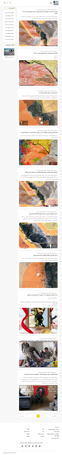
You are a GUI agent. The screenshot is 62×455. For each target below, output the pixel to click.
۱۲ (44, 416)
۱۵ (35, 416)
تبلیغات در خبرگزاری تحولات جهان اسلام (53, 434)
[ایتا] (36, 446)
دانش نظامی (26, 431)
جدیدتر (22, 416)
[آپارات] (22, 446)
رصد (43, 431)
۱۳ (41, 416)
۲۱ (26, 416)
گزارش (28, 436)
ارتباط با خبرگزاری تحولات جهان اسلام (53, 430)
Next (10, 50)
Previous (12, 50)
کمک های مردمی (55, 438)
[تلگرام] (39, 446)
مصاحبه (42, 436)
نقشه (28, 429)
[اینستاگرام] (25, 446)
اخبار (43, 429)
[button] (50, 3)
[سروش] (32, 446)
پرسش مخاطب (41, 434)
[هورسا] (29, 446)
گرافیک (27, 434)
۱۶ (32, 416)
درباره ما (56, 427)
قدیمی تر (54, 416)
